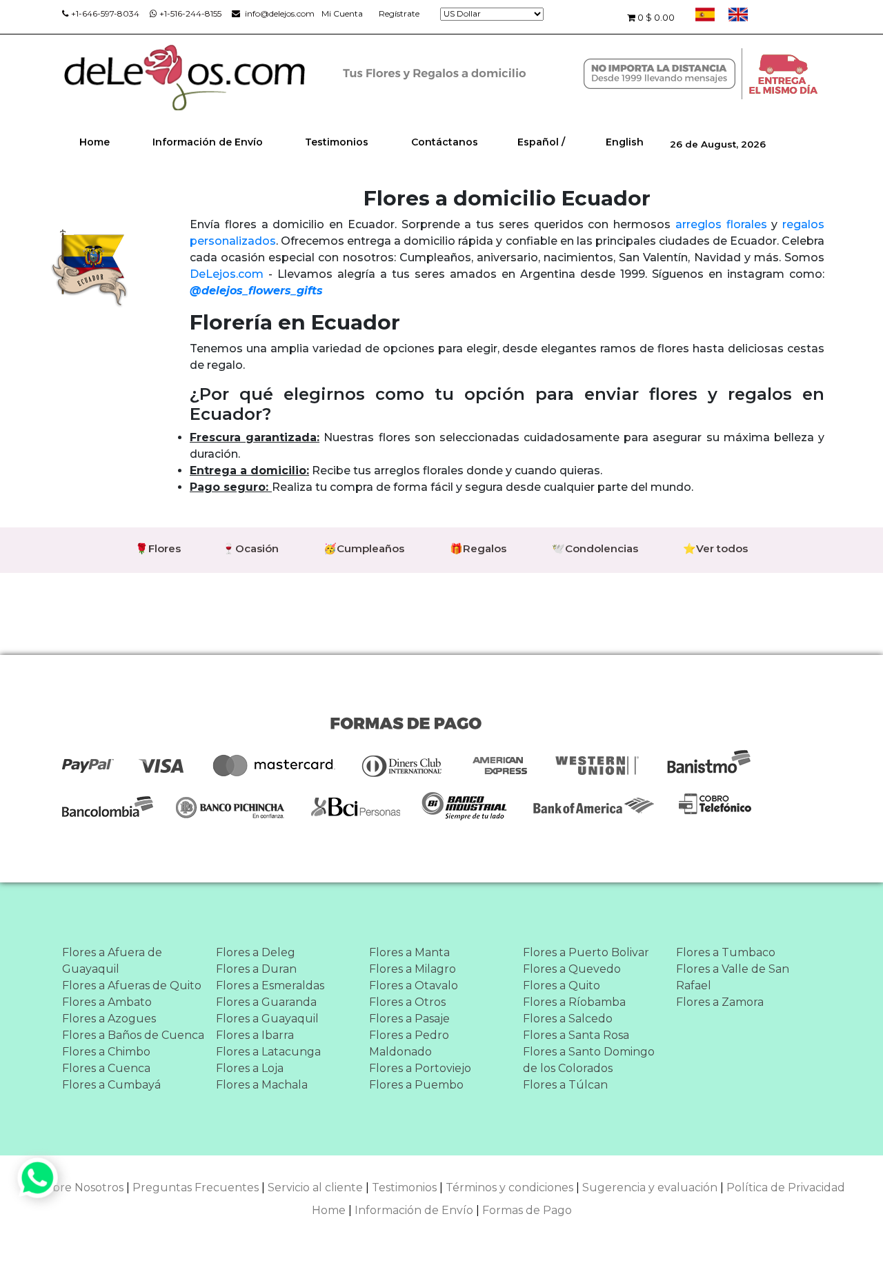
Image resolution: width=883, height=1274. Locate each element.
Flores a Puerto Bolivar (586, 952)
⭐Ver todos (715, 548)
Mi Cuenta (342, 13)
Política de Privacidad (785, 1187)
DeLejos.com (227, 274)
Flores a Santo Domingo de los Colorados (589, 1060)
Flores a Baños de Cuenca (133, 1035)
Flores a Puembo (416, 1084)
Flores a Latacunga (268, 1051)
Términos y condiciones (509, 1187)
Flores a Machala (262, 1084)
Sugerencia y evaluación (649, 1187)
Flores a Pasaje (409, 1018)
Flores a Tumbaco (725, 952)
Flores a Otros (407, 1002)
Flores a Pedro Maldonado (409, 1043)
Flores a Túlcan (565, 1084)
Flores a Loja (250, 1068)
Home (94, 142)
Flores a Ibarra (255, 1035)
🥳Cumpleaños (364, 548)
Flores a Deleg (255, 952)
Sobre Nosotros (81, 1187)
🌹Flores (158, 548)
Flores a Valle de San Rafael (732, 977)
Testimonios (336, 142)
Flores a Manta (409, 952)
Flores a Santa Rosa (576, 1035)
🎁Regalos (478, 548)
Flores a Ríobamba (574, 1002)
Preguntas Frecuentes (195, 1187)
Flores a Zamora (720, 1002)
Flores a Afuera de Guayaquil (112, 960)
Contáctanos (444, 142)
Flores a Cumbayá (111, 1084)
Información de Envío (207, 142)
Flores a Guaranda (266, 1002)
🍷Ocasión (250, 548)
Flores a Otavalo (413, 985)
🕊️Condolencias (595, 548)
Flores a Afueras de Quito (131, 985)
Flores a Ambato (107, 1002)
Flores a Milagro (412, 968)
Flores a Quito (561, 985)
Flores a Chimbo (106, 1051)
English (625, 142)
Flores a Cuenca (106, 1068)
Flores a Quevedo (572, 968)
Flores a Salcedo (568, 1018)
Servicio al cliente (315, 1187)
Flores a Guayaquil (267, 1018)
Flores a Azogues (109, 1018)
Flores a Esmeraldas (270, 985)
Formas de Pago (527, 1210)
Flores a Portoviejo (420, 1068)
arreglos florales (721, 224)
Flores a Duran (256, 968)
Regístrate (399, 13)
